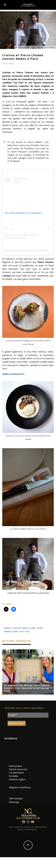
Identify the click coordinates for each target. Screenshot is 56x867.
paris (40, 628)
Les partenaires (16, 772)
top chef (25, 631)
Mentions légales (17, 779)
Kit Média (13, 776)
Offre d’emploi (16, 798)
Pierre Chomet (11, 631)
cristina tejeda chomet (25, 628)
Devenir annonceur (18, 769)
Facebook (10, 738)
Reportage (14, 802)
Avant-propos (15, 765)
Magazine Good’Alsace (20, 787)
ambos (8, 628)
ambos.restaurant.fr (13, 374)
